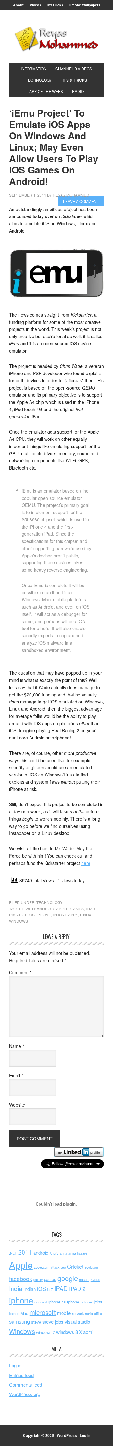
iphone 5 (75, 1302)
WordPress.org (24, 1394)
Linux (85, 914)
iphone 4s (57, 1302)
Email (16, 1075)
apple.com (41, 1267)
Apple (62, 908)
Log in (15, 1365)
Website (17, 1105)
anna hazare (77, 1253)
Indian (30, 1288)
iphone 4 (40, 1302)
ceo (63, 1267)
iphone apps (65, 914)
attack (55, 1267)
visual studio (77, 1321)
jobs (98, 1301)
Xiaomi (86, 1331)
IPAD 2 (77, 1288)
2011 (25, 1252)
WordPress (67, 1435)
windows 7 (45, 1332)
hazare (84, 1279)
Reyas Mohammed (56, 39)
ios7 (50, 1289)
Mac (24, 1313)
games (77, 908)
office (98, 1313)
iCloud (95, 1279)
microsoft (43, 1312)
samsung (19, 1321)
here (85, 863)
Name (16, 1046)
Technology (49, 902)
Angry (54, 1253)
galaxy (38, 1279)
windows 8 (67, 1331)
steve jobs (52, 1321)
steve (36, 1322)
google (67, 1278)
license (14, 1313)
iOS (31, 914)
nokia (89, 1313)
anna (63, 1253)
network (78, 1313)
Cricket (75, 1266)
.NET (13, 1253)
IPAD (61, 1288)
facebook (20, 1278)
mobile (64, 1312)
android (45, 908)
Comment (20, 972)
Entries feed (21, 1375)
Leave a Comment (81, 201)
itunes (88, 1302)
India (15, 1288)
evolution (91, 1267)
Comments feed (25, 1384)
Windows (18, 921)
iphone (43, 914)
